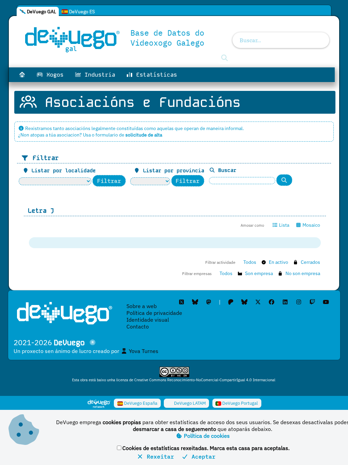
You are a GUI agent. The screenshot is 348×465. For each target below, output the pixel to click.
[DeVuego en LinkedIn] (285, 302)
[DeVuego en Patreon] (231, 302)
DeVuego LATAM (189, 403)
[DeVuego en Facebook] (271, 302)
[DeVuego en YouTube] (326, 302)
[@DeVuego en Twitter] (258, 302)
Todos (249, 262)
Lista (283, 225)
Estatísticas (155, 74)
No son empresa (302, 273)
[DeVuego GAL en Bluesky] (195, 302)
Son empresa (259, 273)
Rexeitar (158, 456)
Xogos (53, 74)
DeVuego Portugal (239, 403)
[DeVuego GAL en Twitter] (181, 302)
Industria (98, 74)
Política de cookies (206, 435)
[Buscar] (284, 180)
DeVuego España (140, 403)
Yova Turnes (142, 351)
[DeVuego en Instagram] (299, 302)
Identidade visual (147, 319)
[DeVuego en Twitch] (312, 302)
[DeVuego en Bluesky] (244, 302)
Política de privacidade (154, 312)
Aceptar (201, 456)
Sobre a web (141, 306)
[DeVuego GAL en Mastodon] (209, 302)
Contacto (137, 326)
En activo (278, 262)
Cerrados (310, 262)
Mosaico (310, 225)
